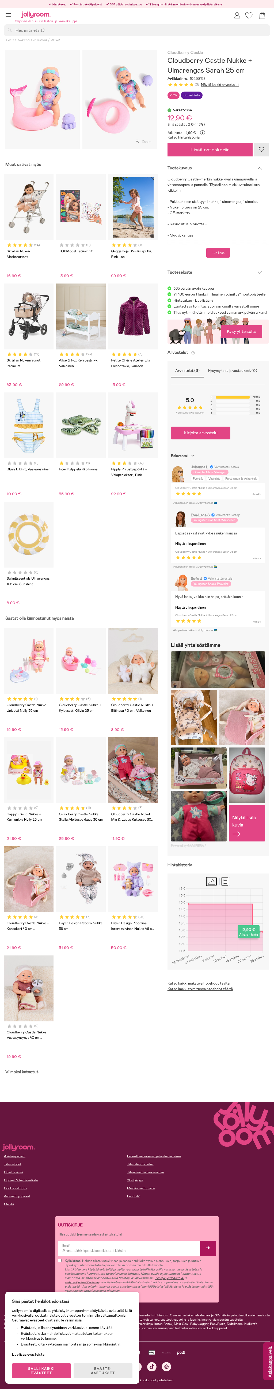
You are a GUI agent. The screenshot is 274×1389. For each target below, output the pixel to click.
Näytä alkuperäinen (190, 543)
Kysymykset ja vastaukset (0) (232, 370)
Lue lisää (218, 253)
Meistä (9, 1204)
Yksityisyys (135, 1180)
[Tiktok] (152, 1366)
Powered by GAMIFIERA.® (188, 846)
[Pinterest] (166, 1366)
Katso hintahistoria (184, 137)
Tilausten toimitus (140, 1164)
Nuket (55, 40)
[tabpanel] (42, 99)
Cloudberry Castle (185, 53)
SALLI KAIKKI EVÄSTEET (41, 1371)
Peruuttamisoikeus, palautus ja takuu (154, 1156)
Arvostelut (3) (187, 370)
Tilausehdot (12, 1164)
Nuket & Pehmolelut (32, 40)
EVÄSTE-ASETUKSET (103, 1371)
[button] (8, 15)
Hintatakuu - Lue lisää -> (193, 300)
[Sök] (10, 30)
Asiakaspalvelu (14, 1156)
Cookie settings (15, 1188)
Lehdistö (133, 1196)
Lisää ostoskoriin (210, 149)
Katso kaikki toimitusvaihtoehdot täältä (200, 988)
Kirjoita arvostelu (201, 433)
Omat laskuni (13, 1172)
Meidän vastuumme (141, 1188)
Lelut (10, 40)
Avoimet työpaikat (17, 1196)
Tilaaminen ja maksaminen (145, 1172)
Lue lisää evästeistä (28, 1354)
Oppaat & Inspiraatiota (21, 1180)
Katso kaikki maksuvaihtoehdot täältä (199, 983)
